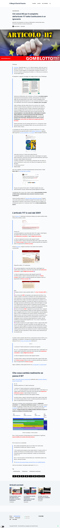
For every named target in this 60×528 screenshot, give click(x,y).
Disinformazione (15, 10)
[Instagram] (42, 516)
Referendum (24, 471)
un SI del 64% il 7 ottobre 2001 (39, 364)
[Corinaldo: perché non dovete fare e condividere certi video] (44, 490)
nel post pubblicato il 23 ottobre (27, 132)
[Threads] (43, 476)
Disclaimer (15, 519)
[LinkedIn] (27, 476)
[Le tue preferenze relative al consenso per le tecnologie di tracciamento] (58, 526)
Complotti (11, 517)
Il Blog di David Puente (17, 3)
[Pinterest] (22, 476)
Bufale (10, 516)
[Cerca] (50, 3)
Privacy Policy (27, 516)
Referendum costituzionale (34, 471)
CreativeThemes (34, 526)
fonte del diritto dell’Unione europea (33, 198)
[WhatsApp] (35, 476)
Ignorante (16, 67)
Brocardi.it (18, 246)
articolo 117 (17, 216)
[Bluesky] (39, 476)
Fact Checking (45, 3)
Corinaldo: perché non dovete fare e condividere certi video (44, 498)
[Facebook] (14, 476)
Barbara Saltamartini (36, 131)
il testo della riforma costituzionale (22, 379)
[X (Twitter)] (18, 476)
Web (10, 519)
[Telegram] (31, 476)
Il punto (39, 3)
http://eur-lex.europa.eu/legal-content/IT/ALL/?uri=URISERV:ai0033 (30, 462)
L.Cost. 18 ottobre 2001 (26, 340)
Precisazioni (17, 517)
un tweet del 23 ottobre (25, 171)
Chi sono (34, 3)
